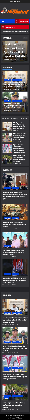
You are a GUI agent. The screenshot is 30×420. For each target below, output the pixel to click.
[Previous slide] (24, 38)
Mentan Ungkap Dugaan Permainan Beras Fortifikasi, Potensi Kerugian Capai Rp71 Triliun (13, 252)
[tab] (5, 118)
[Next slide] (26, 38)
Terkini (14, 79)
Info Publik (15, 188)
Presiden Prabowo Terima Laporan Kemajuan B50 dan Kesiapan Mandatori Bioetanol (14, 224)
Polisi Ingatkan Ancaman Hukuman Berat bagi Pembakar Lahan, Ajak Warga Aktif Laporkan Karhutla (7, 126)
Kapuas (14, 367)
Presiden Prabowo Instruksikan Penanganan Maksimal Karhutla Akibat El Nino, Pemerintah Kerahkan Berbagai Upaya (14, 195)
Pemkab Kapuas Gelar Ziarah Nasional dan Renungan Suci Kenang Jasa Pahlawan (7, 159)
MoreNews (10, 418)
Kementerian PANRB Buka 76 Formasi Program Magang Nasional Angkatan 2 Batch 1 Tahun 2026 (14, 280)
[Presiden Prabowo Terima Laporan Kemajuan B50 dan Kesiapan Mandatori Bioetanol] (15, 212)
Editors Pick (7, 79)
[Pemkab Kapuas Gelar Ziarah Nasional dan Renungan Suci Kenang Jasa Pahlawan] (15, 392)
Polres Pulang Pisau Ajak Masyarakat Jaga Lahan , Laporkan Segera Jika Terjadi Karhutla (14, 46)
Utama (19, 79)
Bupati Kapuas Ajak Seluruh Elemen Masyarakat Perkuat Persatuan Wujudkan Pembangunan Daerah (7, 148)
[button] (2, 21)
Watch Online (24, 21)
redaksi (7, 59)
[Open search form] (12, 21)
